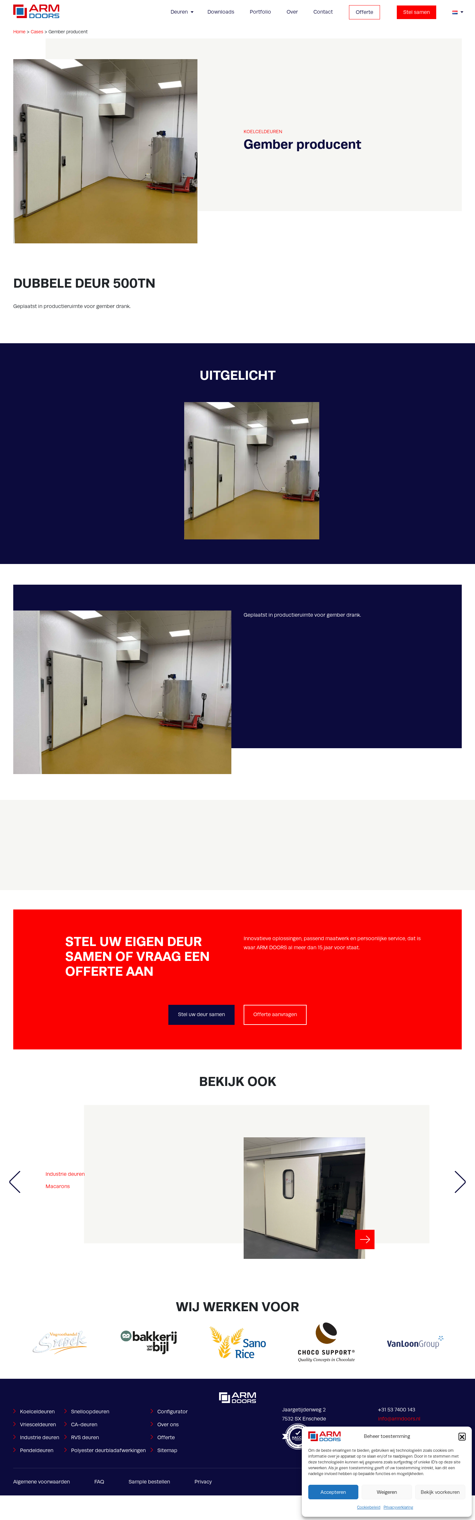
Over (292, 12)
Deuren (179, 12)
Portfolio (260, 12)
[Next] (460, 1182)
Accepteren (333, 1492)
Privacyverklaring (398, 1507)
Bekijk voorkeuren (440, 1492)
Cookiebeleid (368, 1507)
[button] (462, 1436)
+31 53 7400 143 (396, 1410)
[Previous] (14, 1182)
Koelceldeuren (263, 131)
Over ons (168, 1425)
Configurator (172, 1412)
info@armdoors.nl (399, 1419)
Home (19, 31)
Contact (323, 12)
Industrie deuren (65, 1174)
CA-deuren (84, 1425)
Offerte (364, 12)
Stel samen (416, 12)
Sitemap (167, 1450)
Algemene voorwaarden (41, 1482)
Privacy (203, 1482)
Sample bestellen (149, 1482)
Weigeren (387, 1492)
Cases (37, 31)
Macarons (58, 1186)
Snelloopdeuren (90, 1412)
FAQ (99, 1482)
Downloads (220, 12)
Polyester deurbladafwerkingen (108, 1450)
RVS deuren (85, 1437)
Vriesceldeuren (38, 1425)
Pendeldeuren (36, 1450)
